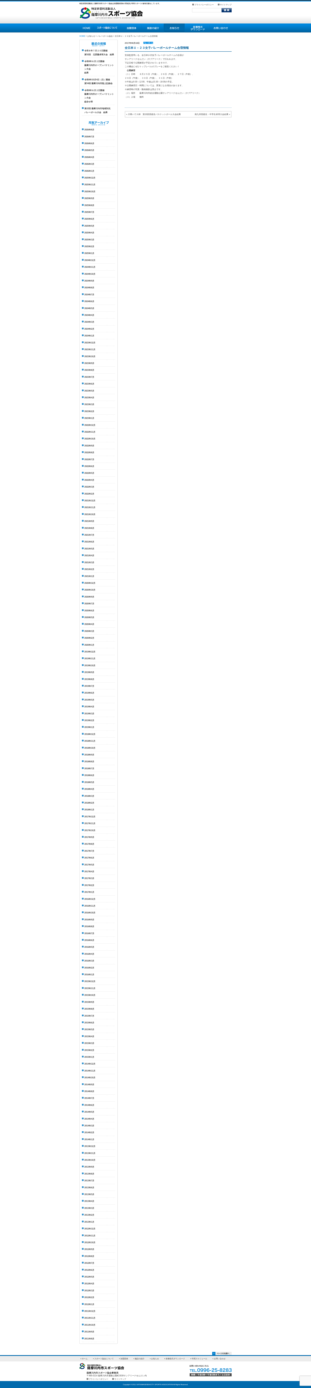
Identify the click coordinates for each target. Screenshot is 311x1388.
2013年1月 (89, 1222)
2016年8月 (89, 926)
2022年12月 (89, 425)
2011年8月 (89, 1338)
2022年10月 (89, 439)
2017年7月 (89, 851)
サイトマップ (226, 5)
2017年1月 (89, 892)
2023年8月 (89, 370)
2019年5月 (89, 700)
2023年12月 (89, 342)
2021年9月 (89, 521)
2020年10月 (89, 590)
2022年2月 (89, 494)
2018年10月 (89, 748)
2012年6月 (89, 1270)
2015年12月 (89, 981)
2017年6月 (89, 858)
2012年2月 (89, 1297)
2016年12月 (89, 899)
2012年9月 (89, 1249)
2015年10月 (89, 995)
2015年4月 (89, 1036)
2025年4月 (89, 232)
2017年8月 (89, 844)
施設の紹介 (152, 28)
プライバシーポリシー (204, 5)
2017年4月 (89, 871)
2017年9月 (89, 837)
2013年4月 (89, 1201)
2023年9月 (89, 363)
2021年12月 (89, 500)
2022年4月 (89, 480)
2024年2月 (89, 329)
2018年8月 (89, 761)
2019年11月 (89, 658)
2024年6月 (89, 301)
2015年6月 (89, 1022)
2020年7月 (89, 603)
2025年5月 (89, 226)
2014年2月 (89, 1132)
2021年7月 (89, 535)
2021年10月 (89, 514)
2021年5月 (89, 548)
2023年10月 (89, 356)
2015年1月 (89, 1057)
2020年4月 (89, 624)
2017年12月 (89, 816)
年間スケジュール (199, 1359)
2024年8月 (89, 287)
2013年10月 (89, 1160)
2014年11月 (89, 1071)
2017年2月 (89, 885)
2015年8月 (89, 1009)
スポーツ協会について (107, 28)
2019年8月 (89, 679)
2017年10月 (89, 830)
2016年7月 (89, 933)
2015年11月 (89, 988)
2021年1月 (89, 576)
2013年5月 (89, 1194)
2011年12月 (89, 1311)
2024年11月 (89, 267)
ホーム (85, 1359)
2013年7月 (89, 1180)
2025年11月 (89, 184)
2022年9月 (89, 445)
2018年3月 (89, 796)
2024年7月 (89, 294)
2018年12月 (89, 734)
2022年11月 (89, 432)
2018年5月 (89, 782)
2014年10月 (89, 1077)
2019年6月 (89, 693)
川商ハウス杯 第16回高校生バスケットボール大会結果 (154, 114)
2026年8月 (89, 129)
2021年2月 (89, 569)
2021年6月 (89, 542)
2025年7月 (89, 212)
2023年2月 (89, 411)
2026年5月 (89, 150)
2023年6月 (89, 384)
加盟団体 (131, 28)
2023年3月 (89, 404)
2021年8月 (89, 528)
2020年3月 (89, 631)
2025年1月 (89, 253)
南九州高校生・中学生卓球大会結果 (211, 114)
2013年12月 (89, 1146)
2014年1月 (89, 1139)
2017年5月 (89, 865)
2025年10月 (89, 191)
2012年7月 (89, 1263)
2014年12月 (89, 1064)
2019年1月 (89, 727)
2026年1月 (89, 171)
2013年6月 (89, 1187)
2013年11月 (89, 1153)
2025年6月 (89, 219)
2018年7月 (89, 768)
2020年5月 (89, 617)
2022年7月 (89, 459)
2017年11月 (89, 823)
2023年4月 (89, 397)
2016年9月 (89, 919)
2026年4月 (89, 157)
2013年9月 (89, 1167)
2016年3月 (89, 961)
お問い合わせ (221, 28)
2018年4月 (89, 789)
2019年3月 (89, 713)
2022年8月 (89, 452)
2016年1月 (89, 974)
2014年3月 (89, 1125)
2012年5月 (89, 1277)
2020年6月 (89, 610)
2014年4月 (89, 1119)
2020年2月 (89, 638)
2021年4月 (89, 555)
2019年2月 (89, 720)
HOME (86, 28)
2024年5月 (89, 308)
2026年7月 (89, 136)
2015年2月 (89, 1050)
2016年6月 (89, 940)
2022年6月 (89, 466)
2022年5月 (89, 473)
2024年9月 (89, 281)
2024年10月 (89, 274)
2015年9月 (89, 1002)
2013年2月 (89, 1215)
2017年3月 (89, 878)
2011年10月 (89, 1325)
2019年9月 (89, 672)
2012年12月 (89, 1228)
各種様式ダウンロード (197, 28)
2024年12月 (89, 260)
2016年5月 (89, 947)
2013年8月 (89, 1174)
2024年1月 (89, 335)
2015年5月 (89, 1029)
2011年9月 (89, 1331)
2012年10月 (89, 1242)
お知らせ (174, 28)
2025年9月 (89, 198)
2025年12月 (89, 178)
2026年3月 (89, 164)
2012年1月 (89, 1304)
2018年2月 (89, 803)
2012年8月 (89, 1256)
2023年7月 (89, 377)
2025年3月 (89, 239)
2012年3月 (89, 1290)
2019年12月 (89, 652)
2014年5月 (89, 1112)
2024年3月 (89, 322)
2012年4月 (89, 1283)
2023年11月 (89, 349)
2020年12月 (89, 583)
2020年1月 (89, 645)
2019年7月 (89, 686)
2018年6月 (89, 775)
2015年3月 (89, 1043)
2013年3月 (89, 1208)
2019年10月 (89, 665)
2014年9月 (89, 1084)
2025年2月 (89, 246)
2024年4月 (89, 315)
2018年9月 (89, 755)
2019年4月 (89, 706)
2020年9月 (89, 597)
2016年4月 (89, 954)
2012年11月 (89, 1235)
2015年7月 (89, 1016)
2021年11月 (89, 507)
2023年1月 (89, 418)
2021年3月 (89, 562)
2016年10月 (89, 912)
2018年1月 (89, 809)
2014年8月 (89, 1091)
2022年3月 (89, 487)
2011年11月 (89, 1318)
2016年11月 (89, 906)
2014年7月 (89, 1098)
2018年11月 (89, 741)
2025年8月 (89, 205)
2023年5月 (89, 391)
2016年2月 (89, 968)
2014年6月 (89, 1105)
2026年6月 (89, 143)
